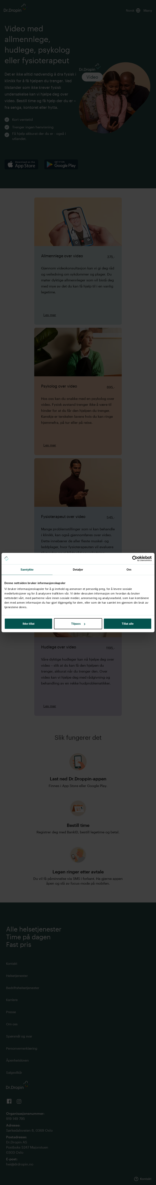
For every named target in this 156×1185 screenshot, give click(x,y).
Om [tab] (129, 569)
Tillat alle (128, 623)
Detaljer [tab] (78, 569)
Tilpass (76, 623)
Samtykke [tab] (27, 569)
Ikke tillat (28, 623)
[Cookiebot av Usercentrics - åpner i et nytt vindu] (135, 558)
